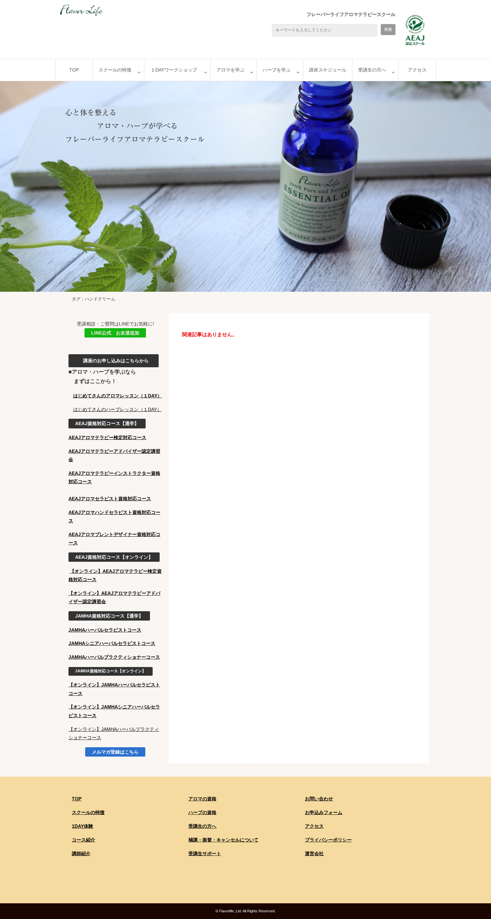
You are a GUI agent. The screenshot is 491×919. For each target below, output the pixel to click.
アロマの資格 (202, 798)
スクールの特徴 (115, 70)
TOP (74, 70)
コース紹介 (83, 839)
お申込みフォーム (323, 812)
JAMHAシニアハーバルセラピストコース (111, 643)
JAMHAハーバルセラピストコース (104, 630)
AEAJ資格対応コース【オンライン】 (114, 557)
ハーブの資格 (202, 812)
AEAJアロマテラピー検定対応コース (107, 437)
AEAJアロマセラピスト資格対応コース (109, 498)
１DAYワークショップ (174, 70)
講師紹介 (81, 853)
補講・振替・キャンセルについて (223, 839)
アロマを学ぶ (230, 70)
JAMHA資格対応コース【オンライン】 (110, 671)
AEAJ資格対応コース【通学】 (107, 423)
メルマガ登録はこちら (115, 752)
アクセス (417, 70)
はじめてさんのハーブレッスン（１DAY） (117, 409)
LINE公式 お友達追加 (115, 333)
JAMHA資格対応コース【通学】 (109, 616)
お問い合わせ (319, 798)
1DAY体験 (82, 826)
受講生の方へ (372, 70)
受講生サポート (204, 853)
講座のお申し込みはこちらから (113, 360)
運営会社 (314, 853)
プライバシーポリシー (328, 839)
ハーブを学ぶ (277, 70)
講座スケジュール (327, 70)
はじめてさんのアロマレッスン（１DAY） (117, 395)
